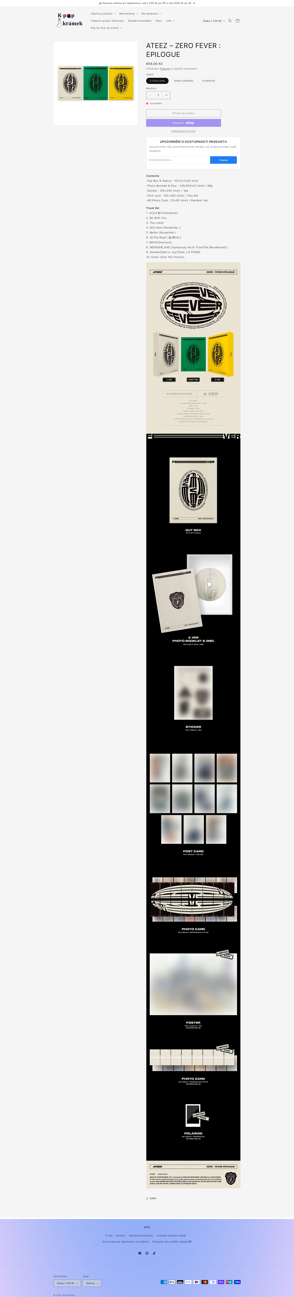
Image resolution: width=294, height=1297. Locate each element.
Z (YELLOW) (159, 81)
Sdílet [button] (153, 1198)
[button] (103, 13)
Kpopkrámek (68, 1295)
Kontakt (120, 1235)
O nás (108, 1235)
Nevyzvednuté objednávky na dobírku (126, 1241)
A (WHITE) (210, 81)
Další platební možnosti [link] (184, 131)
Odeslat (223, 160)
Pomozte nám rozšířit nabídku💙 (171, 1241)
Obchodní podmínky (141, 1235)
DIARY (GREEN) (185, 81)
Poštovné (165, 68)
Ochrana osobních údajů (171, 1235)
